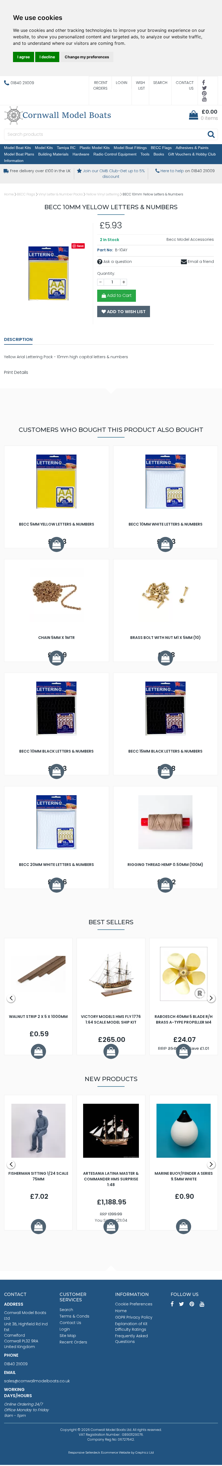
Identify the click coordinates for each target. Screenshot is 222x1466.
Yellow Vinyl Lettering (102, 194)
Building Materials (53, 154)
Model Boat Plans (19, 154)
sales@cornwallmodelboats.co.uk (37, 1381)
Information (14, 160)
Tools (145, 154)
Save (80, 246)
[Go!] (211, 134)
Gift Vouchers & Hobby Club (192, 154)
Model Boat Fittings (130, 147)
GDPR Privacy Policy (133, 1317)
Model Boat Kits (17, 147)
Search (160, 82)
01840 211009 (16, 1364)
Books (159, 154)
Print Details (16, 372)
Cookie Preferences (133, 1304)
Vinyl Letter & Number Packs (60, 194)
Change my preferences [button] (87, 57)
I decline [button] (47, 57)
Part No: (105, 250)
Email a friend (200, 261)
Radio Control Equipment (114, 154)
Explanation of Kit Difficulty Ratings (131, 1326)
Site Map (68, 1335)
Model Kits (44, 147)
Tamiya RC (66, 147)
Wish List (140, 85)
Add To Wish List (126, 312)
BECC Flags (161, 147)
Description (18, 339)
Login (121, 82)
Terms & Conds (74, 1316)
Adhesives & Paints (192, 147)
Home (9, 194)
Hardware (81, 154)
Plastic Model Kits (95, 147)
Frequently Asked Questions (131, 1338)
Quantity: (106, 273)
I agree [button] (23, 57)
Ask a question (117, 261)
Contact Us (185, 85)
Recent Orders (100, 85)
